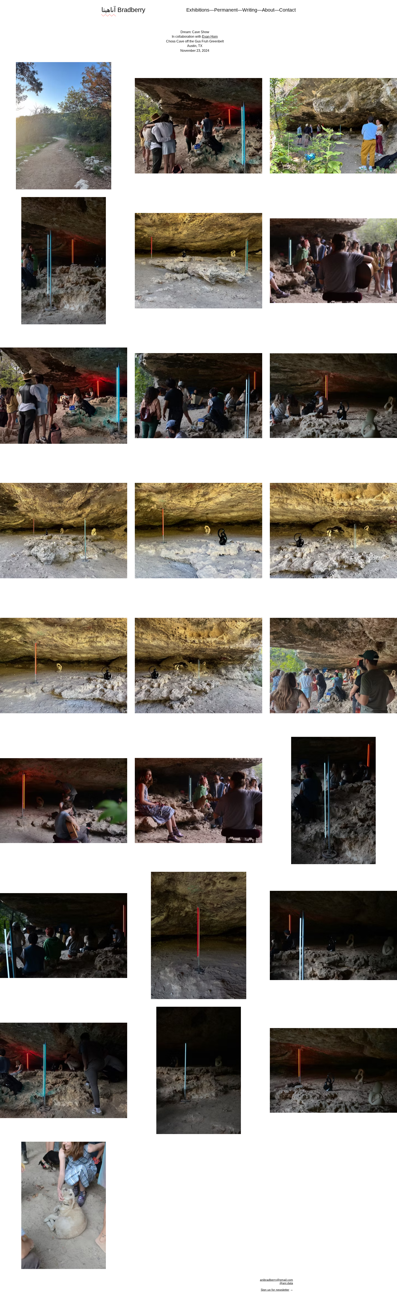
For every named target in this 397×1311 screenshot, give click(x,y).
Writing (249, 10)
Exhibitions (197, 10)
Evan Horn (210, 36)
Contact (287, 10)
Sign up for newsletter (275, 1289)
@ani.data (286, 1283)
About (268, 10)
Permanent (226, 10)
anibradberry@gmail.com (276, 1279)
